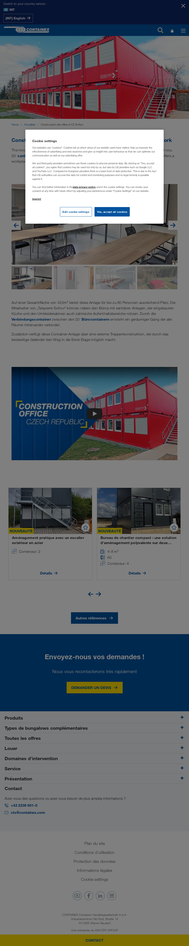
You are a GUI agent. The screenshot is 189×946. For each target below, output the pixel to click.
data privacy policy (84, 187)
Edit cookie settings (75, 211)
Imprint (36, 199)
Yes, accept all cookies (112, 211)
